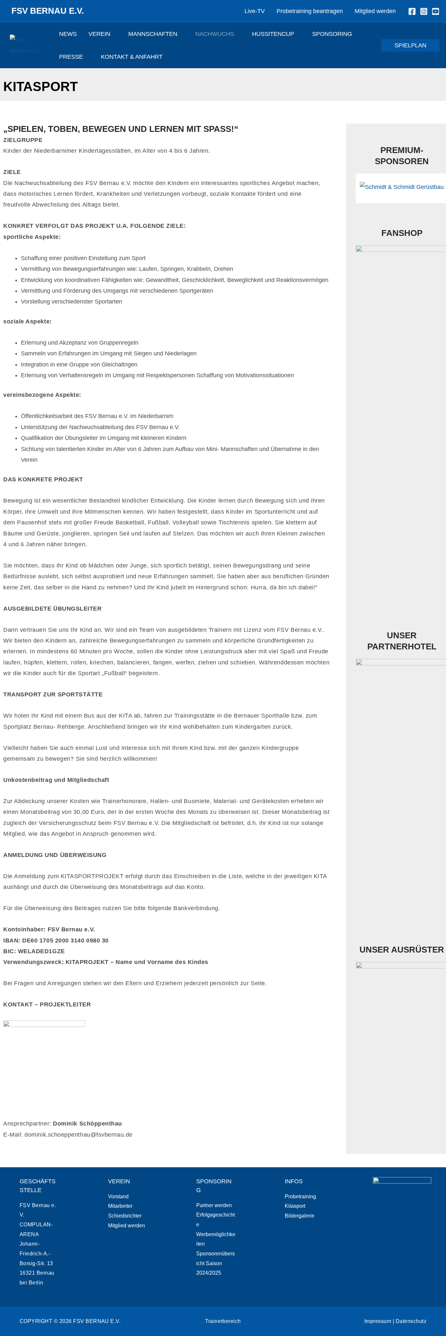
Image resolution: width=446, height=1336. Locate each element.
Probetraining (300, 1196)
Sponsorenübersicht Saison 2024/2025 (215, 1263)
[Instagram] (424, 11)
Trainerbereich (223, 1321)
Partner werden (214, 1205)
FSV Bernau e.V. (47, 11)
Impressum (377, 1321)
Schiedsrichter (124, 1216)
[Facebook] (412, 11)
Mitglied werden (126, 1225)
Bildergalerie (299, 1216)
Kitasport (295, 1206)
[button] (113, 34)
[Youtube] (435, 11)
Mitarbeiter (120, 1206)
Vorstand (118, 1196)
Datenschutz (411, 1321)
